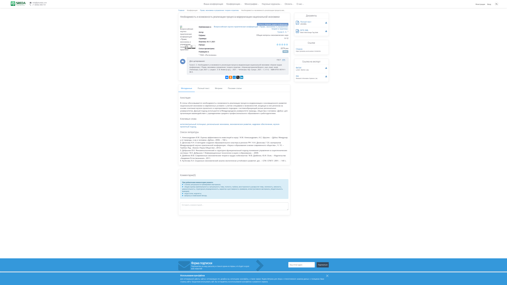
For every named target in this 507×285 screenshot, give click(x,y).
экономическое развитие (240, 124)
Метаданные (186, 88)
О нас (299, 3)
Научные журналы (271, 3)
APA (283, 60)
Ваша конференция (213, 3)
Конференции (233, 3)
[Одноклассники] (230, 77)
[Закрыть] (327, 276)
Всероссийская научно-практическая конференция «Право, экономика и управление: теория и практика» (251, 27)
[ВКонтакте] (226, 77)
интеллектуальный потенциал (193, 124)
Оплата (288, 3)
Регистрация (480, 4)
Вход (489, 4)
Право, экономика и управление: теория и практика (219, 10)
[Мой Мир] (234, 77)
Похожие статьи (235, 88)
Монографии (251, 3)
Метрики (218, 88)
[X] (238, 77)
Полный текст (203, 88)
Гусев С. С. (282, 31)
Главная (181, 10)
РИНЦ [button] (285, 52)
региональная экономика (218, 124)
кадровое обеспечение (262, 124)
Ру (496, 4)
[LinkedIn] (241, 77)
